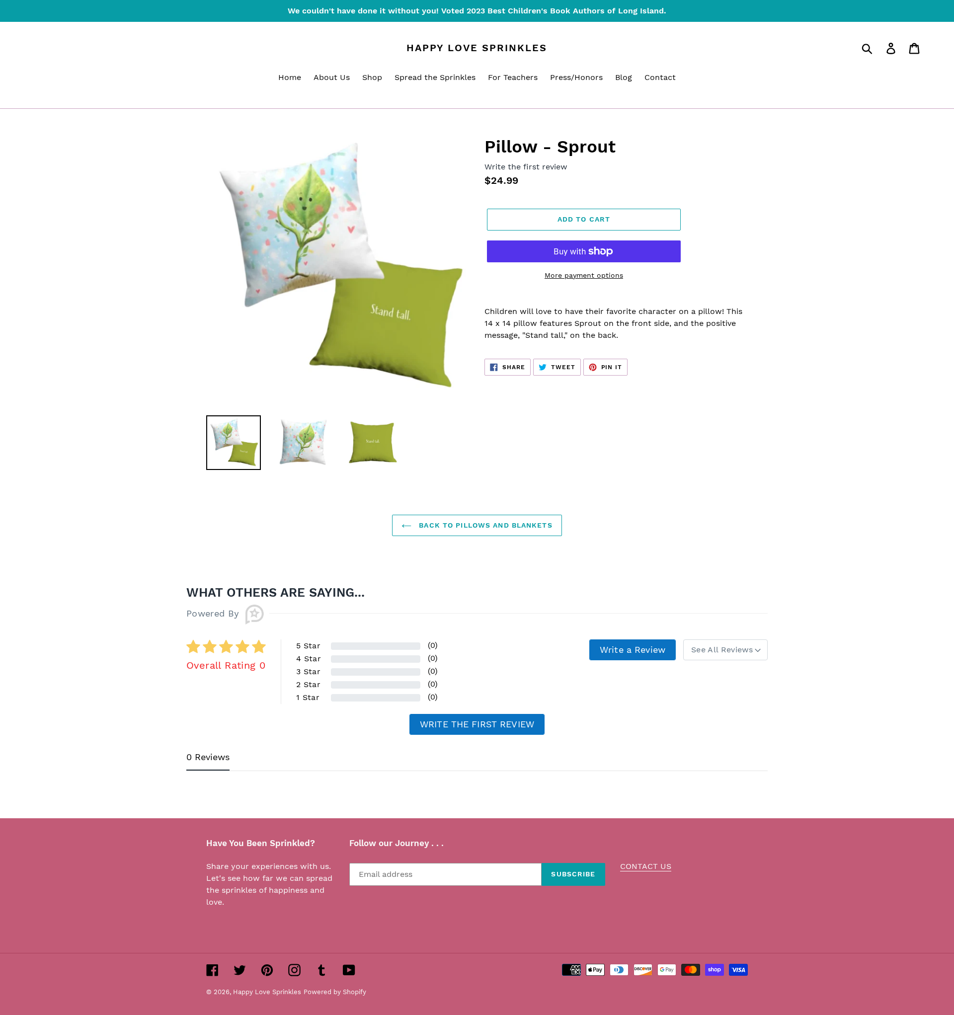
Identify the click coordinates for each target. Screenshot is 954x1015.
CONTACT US (645, 866)
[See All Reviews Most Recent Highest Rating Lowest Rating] (725, 649)
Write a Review (632, 649)
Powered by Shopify (335, 992)
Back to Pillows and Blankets (484, 525)
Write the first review (477, 724)
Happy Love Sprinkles (476, 48)
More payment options (584, 275)
